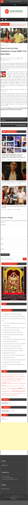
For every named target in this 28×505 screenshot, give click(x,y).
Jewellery (24, 388)
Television (10, 40)
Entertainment (3, 40)
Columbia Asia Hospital (13, 379)
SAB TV (21, 393)
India (20, 388)
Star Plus (3, 395)
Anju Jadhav (10, 59)
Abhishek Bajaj (4, 59)
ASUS (19, 374)
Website (2, 249)
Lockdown (4, 391)
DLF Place (11, 385)
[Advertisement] (14, 436)
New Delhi (21, 391)
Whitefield (12, 395)
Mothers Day (9, 391)
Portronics (15, 393)
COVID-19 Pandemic (14, 383)
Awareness (22, 374)
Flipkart (22, 385)
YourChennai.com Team (14, 159)
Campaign (17, 376)
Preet (20, 59)
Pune (18, 393)
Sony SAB (7, 60)
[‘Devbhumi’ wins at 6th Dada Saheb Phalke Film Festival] (14, 195)
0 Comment (21, 57)
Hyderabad (14, 388)
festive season (18, 385)
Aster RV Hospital (13, 374)
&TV (2, 374)
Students (8, 395)
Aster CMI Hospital (7, 374)
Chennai (22, 376)
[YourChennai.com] (2, 19)
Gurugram (8, 388)
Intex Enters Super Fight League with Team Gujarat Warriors (13, 119)
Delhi (3, 386)
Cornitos (8, 380)
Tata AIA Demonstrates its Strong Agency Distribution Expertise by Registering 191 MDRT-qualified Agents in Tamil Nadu (12, 351)
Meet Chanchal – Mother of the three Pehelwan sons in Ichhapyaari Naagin (14, 125)
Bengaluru (11, 376)
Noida (2, 393)
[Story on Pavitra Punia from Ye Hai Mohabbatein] (14, 170)
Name (2, 238)
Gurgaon (3, 388)
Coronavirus (13, 380)
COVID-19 (5, 383)
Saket (24, 393)
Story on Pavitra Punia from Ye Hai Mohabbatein (14, 181)
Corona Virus (18, 380)
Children (3, 379)
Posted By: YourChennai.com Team (8, 57)
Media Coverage (5, 488)
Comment (3, 224)
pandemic (6, 393)
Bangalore (4, 376)
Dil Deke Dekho (15, 59)
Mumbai (15, 391)
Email (2, 243)
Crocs (24, 383)
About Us (6, 418)
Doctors (14, 385)
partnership (10, 393)
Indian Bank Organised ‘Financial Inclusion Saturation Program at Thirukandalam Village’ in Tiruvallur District (13, 335)
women (16, 395)
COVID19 (21, 383)
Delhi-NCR (7, 385)
